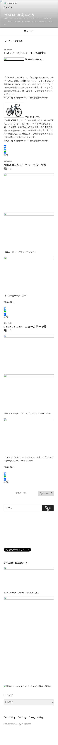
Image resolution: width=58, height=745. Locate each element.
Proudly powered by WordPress (17, 724)
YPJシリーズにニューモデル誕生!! (25, 52)
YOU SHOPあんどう (19, 15)
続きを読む (9, 302)
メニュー (30, 31)
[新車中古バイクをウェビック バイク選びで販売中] (27, 686)
